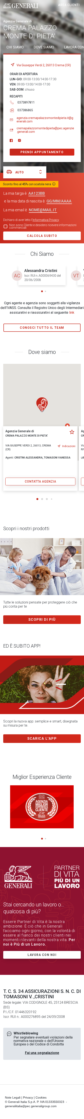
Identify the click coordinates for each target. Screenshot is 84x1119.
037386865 (25, 110)
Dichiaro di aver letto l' (31, 220)
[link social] (11, 140)
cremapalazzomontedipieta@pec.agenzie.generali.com (45, 130)
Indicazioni (68, 446)
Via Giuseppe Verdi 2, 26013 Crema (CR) (44, 65)
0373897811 (26, 102)
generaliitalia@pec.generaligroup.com (31, 1106)
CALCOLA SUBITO (42, 236)
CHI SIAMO (15, 47)
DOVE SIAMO (44, 47)
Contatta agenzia (40, 481)
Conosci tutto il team (42, 327)
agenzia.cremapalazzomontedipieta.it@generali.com (45, 119)
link (71, 312)
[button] (42, 291)
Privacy (28, 1097)
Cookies (41, 1097)
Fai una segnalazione (42, 1053)
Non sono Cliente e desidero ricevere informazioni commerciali (42, 226)
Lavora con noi (42, 955)
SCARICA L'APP (42, 738)
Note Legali (12, 1097)
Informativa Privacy (46, 220)
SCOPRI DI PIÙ (42, 619)
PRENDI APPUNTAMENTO (42, 152)
